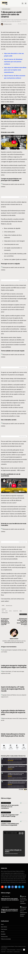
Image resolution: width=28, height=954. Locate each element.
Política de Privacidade (11, 949)
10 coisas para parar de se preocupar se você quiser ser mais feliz (5, 622)
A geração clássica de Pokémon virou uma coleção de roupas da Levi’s (13, 713)
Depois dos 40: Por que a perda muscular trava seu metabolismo (9, 806)
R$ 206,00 (10, 769)
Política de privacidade (6, 939)
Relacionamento (5, 907)
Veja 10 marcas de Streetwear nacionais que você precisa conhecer (13, 62)
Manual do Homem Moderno (11, 832)
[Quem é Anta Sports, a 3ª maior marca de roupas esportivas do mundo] (14, 677)
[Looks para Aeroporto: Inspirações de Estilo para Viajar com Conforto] (14, 656)
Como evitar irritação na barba (13, 851)
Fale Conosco (4, 929)
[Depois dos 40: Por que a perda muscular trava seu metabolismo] (23, 805)
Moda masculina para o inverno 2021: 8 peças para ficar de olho (13, 735)
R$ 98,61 (10, 776)
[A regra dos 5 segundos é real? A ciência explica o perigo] (23, 815)
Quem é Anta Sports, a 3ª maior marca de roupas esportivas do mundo (13, 689)
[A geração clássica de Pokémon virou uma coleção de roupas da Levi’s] (14, 701)
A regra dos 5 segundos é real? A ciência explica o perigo (10, 815)
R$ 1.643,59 (10, 760)
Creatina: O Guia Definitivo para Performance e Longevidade (10, 824)
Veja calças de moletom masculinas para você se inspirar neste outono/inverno (15, 70)
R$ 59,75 (10, 784)
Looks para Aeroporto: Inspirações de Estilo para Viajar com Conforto (14, 666)
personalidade (5, 612)
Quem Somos (4, 926)
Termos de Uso (4, 936)
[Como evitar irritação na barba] (14, 844)
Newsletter (3, 934)
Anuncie (2, 931)
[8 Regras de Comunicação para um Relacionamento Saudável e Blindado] (23, 911)
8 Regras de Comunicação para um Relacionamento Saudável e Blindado (9, 911)
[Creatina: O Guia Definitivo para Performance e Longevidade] (23, 824)
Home (2, 924)
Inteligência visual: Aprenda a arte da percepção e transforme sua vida (16, 774)
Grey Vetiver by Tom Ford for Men (15, 759)
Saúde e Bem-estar (6, 802)
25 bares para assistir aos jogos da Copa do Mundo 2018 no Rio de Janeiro (22, 622)
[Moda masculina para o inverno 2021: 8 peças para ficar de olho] (14, 724)
